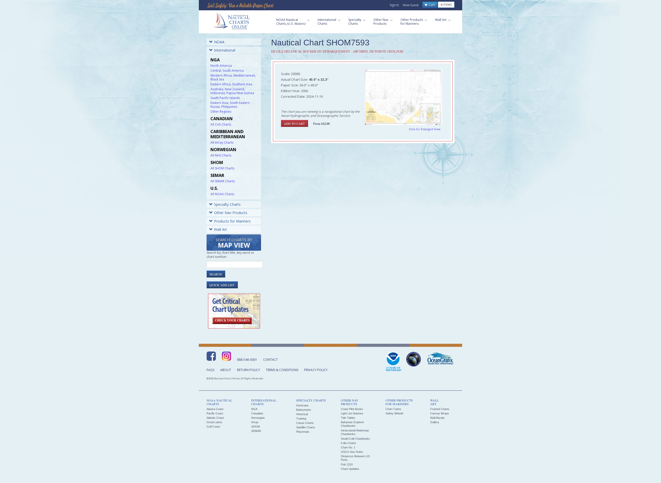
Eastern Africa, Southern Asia (231, 84)
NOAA (219, 41)
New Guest (411, 5)
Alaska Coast (215, 409)
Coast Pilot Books (352, 409)
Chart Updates (350, 468)
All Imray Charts (221, 142)
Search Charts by (234, 243)
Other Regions (220, 111)
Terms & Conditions (282, 370)
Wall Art (220, 229)
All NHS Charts (220, 155)
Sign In (394, 5)
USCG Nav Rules (352, 451)
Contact (270, 359)
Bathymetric (303, 409)
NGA (254, 409)
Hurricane (302, 405)
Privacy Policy (316, 370)
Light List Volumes (352, 413)
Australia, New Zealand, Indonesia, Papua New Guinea (232, 91)
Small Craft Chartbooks (355, 438)
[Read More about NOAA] (393, 361)
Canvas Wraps (439, 413)
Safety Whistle (394, 413)
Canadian (257, 413)
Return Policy (248, 370)
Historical (302, 414)
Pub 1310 (347, 464)
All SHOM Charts (222, 168)
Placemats (302, 431)
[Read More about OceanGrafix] (440, 359)
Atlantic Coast (215, 417)
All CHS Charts (220, 124)
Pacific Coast (215, 413)
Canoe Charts (305, 422)
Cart (431, 5)
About (225, 370)
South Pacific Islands (225, 98)
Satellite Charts (305, 427)
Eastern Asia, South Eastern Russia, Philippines (230, 105)
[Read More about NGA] (413, 359)
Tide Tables (348, 417)
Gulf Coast (213, 426)
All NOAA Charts (222, 194)
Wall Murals (437, 417)
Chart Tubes (393, 409)
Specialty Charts (227, 204)
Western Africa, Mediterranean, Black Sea (233, 77)
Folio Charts (348, 443)
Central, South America (227, 70)
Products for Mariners (232, 221)
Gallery (434, 422)
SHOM (255, 426)
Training (301, 418)
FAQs (210, 370)
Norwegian (258, 417)
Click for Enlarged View (424, 129)
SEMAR (256, 430)
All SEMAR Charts (222, 181)
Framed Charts (439, 409)
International (224, 50)
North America (221, 65)
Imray (254, 422)
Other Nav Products (230, 212)
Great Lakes (214, 422)
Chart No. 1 (348, 447)
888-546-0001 (247, 359)
